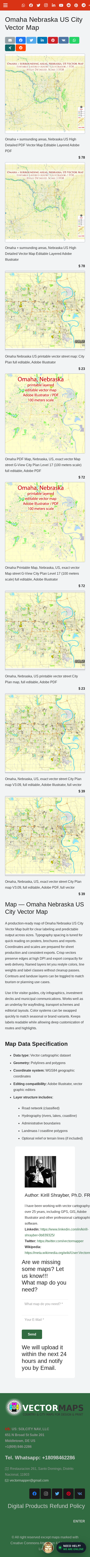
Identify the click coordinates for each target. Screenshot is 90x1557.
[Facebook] (31, 5)
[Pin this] (53, 40)
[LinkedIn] (53, 5)
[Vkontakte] (80, 1493)
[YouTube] (61, 5)
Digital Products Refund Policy (46, 1506)
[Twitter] (38, 5)
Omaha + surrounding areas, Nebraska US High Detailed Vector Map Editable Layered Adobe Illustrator (40, 253)
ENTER (79, 1521)
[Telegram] (83, 5)
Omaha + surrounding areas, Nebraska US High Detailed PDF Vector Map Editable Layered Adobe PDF (42, 145)
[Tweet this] (31, 40)
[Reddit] (68, 5)
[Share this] (21, 40)
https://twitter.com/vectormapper (60, 1241)
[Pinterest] (76, 5)
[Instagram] (46, 5)
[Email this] (10, 40)
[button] (71, 1547)
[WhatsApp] (23, 5)
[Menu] (5, 5)
